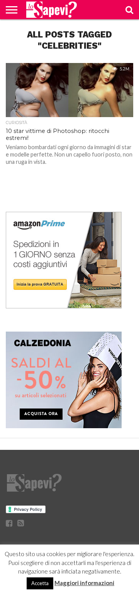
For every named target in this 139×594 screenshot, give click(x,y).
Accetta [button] (40, 583)
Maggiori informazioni (84, 582)
